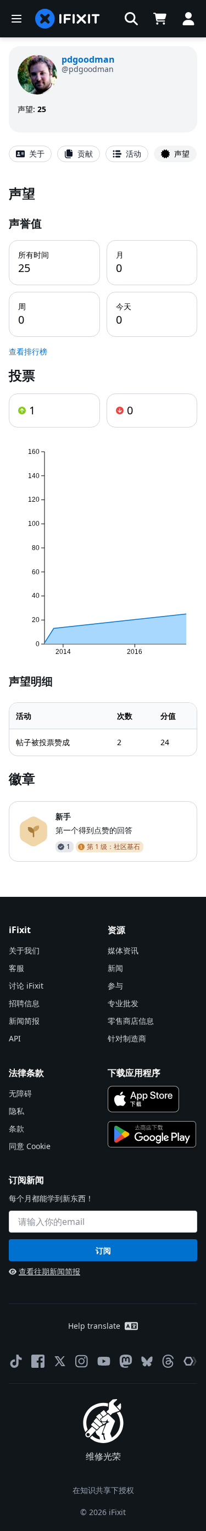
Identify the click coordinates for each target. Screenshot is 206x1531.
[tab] (30, 154)
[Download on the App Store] (144, 1099)
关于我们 (24, 950)
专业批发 (123, 1003)
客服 (16, 968)
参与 (115, 985)
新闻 (115, 968)
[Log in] (188, 19)
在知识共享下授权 (103, 1490)
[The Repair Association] (190, 1361)
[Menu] (16, 19)
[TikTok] (16, 1361)
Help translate (94, 1326)
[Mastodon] (125, 1361)
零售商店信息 (131, 1021)
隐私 (16, 1111)
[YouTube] (103, 1361)
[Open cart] (160, 19)
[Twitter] (59, 1361)
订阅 (103, 1250)
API (15, 1038)
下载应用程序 (134, 1073)
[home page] (67, 19)
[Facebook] (37, 1361)
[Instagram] (81, 1361)
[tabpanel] (103, 523)
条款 (16, 1128)
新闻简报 (24, 1021)
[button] (131, 19)
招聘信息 (24, 1003)
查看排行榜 (28, 351)
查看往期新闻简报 (49, 1271)
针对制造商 (127, 1038)
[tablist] (103, 154)
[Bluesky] (147, 1361)
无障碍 (20, 1093)
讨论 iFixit (26, 985)
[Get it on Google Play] (152, 1134)
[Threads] (168, 1361)
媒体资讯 (123, 950)
